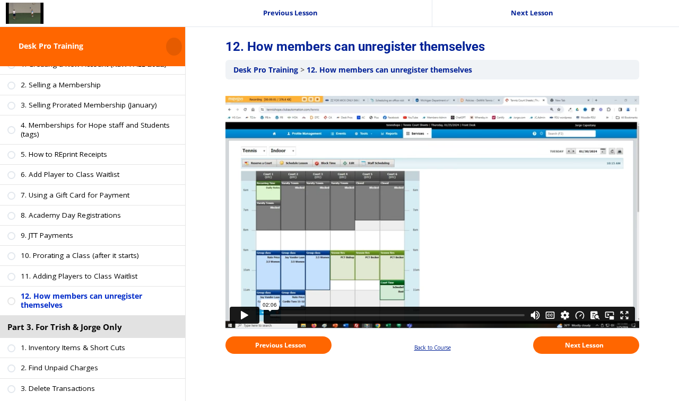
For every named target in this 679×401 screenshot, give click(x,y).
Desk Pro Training (51, 46)
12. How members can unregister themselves (389, 70)
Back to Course (432, 347)
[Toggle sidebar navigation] (182, 46)
